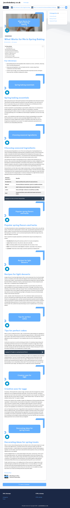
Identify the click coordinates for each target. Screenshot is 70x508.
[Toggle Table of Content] (42, 46)
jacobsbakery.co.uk (11, 2)
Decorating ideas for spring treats (12, 57)
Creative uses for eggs (10, 55)
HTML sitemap (39, 497)
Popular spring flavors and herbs (12, 51)
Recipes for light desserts (10, 53)
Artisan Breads (53, 16)
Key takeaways (9, 47)
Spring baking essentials (10, 49)
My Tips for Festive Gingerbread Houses (56, 7)
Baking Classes (53, 18)
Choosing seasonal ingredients (11, 50)
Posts (4, 499)
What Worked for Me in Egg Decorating (9, 7)
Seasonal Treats (53, 21)
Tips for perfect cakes (9, 54)
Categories (5, 497)
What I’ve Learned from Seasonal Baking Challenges (33, 7)
